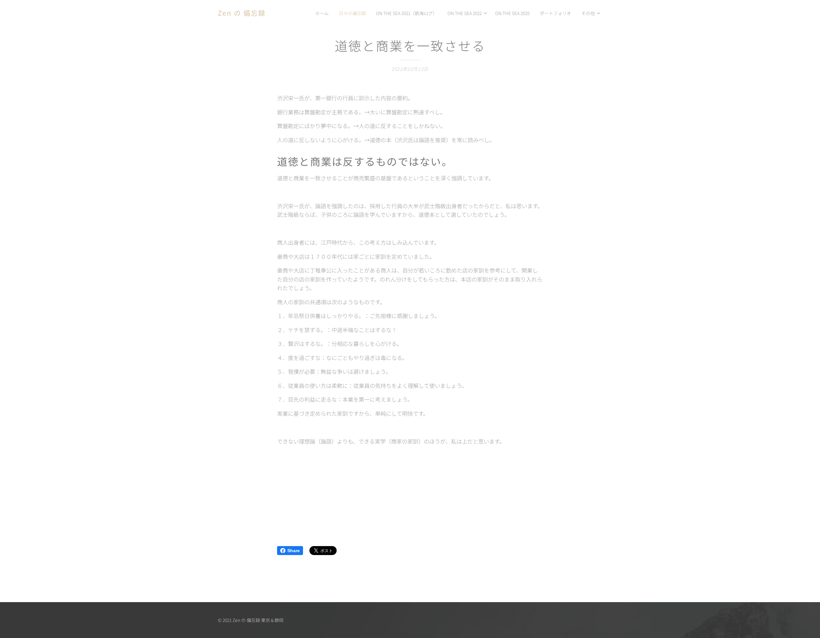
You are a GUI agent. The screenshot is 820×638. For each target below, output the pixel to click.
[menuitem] (324, 13)
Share (293, 550)
